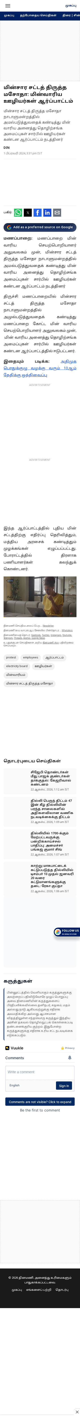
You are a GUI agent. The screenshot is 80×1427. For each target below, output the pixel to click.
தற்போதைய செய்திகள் (38, 15)
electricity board (17, 666)
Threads (18, 638)
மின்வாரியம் (15, 675)
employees (30, 658)
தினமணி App (51, 642)
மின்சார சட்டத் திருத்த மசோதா (29, 684)
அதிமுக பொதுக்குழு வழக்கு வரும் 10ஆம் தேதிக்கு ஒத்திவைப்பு (40, 368)
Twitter (45, 635)
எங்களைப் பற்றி (38, 1290)
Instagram (56, 635)
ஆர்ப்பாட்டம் (54, 658)
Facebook (36, 635)
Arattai (26, 638)
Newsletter (48, 626)
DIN (7, 148)
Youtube (66, 635)
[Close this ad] (77, 1412)
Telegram (8, 638)
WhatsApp (67, 630)
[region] (40, 51)
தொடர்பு (62, 1290)
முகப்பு (70, 6)
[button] (8, 5)
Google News (38, 638)
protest (11, 658)
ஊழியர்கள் (43, 666)
